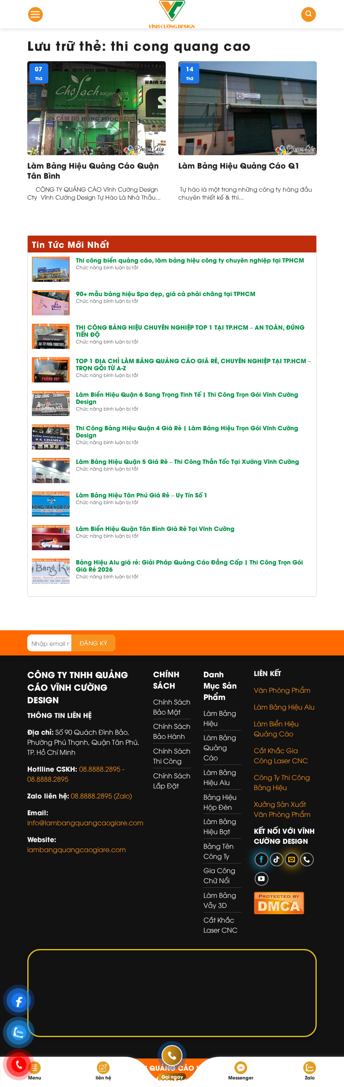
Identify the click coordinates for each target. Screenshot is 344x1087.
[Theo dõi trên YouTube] (261, 879)
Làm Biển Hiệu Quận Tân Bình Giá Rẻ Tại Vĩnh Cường (155, 528)
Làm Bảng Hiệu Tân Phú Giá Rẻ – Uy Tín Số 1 (142, 495)
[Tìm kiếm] (308, 14)
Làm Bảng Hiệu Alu (284, 706)
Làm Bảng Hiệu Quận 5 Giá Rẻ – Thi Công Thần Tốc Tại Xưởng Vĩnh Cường (187, 461)
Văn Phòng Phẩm (282, 689)
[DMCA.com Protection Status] (279, 901)
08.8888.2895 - (101, 768)
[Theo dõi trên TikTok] (277, 859)
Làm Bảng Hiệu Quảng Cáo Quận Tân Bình (93, 170)
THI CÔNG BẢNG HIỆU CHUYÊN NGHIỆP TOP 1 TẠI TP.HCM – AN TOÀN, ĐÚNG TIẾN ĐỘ (190, 331)
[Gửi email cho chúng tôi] (292, 859)
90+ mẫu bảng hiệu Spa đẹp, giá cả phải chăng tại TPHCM (165, 293)
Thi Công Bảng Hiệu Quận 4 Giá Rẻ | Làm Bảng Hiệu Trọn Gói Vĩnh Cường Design (187, 431)
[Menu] (35, 14)
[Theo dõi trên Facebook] (261, 859)
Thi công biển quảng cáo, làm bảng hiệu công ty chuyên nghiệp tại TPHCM (190, 260)
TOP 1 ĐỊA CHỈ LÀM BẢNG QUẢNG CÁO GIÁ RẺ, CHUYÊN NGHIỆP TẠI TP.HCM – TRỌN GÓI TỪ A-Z (193, 364)
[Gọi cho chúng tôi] (307, 859)
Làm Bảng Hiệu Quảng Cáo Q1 (239, 165)
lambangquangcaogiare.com (76, 849)
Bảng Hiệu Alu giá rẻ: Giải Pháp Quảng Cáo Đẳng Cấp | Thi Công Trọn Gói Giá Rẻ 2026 (189, 566)
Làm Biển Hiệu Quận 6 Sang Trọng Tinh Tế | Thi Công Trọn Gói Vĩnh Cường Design (187, 398)
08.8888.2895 (47, 778)
